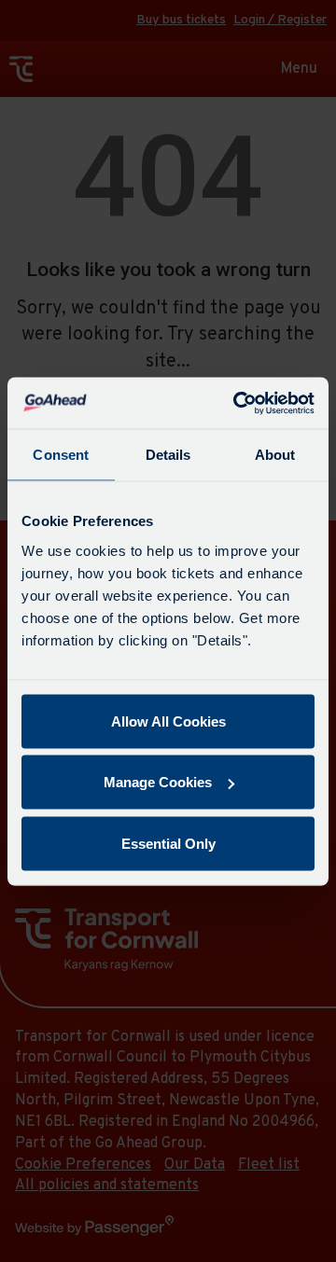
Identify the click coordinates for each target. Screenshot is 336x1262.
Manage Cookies (158, 782)
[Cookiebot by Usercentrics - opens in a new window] (237, 403)
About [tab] (275, 455)
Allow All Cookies (168, 720)
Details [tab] (168, 455)
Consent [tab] (61, 455)
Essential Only (168, 843)
